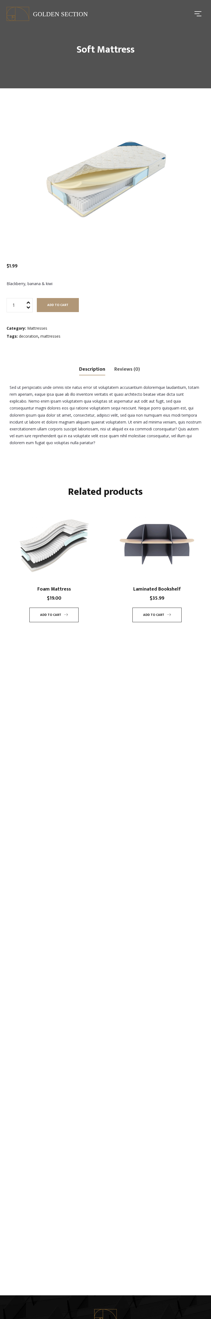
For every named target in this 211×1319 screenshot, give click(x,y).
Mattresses (37, 328)
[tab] (92, 368)
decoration (28, 336)
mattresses (50, 336)
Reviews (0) (127, 369)
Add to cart (57, 305)
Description (92, 369)
